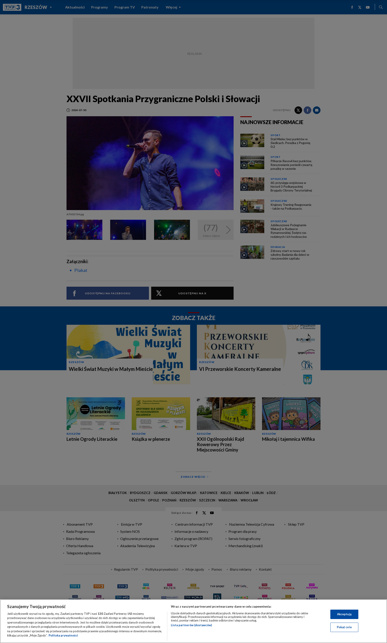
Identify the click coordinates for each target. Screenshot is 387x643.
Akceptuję (344, 614)
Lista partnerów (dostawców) (191, 625)
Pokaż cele (344, 627)
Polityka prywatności (63, 635)
